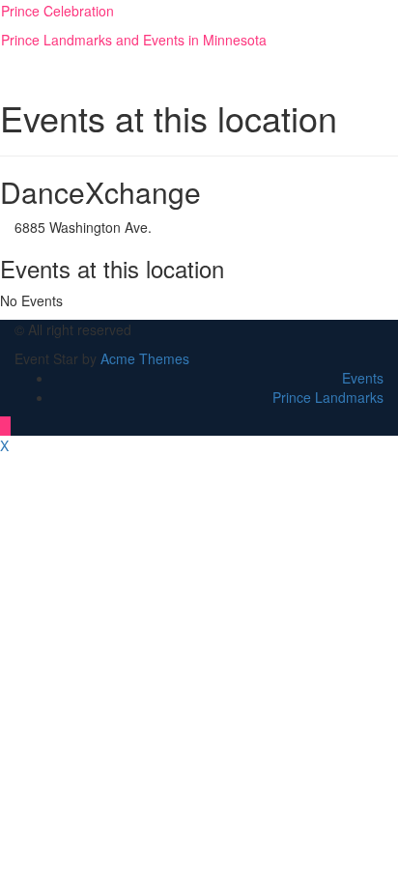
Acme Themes (144, 358)
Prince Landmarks (328, 397)
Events (363, 377)
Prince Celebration (57, 10)
